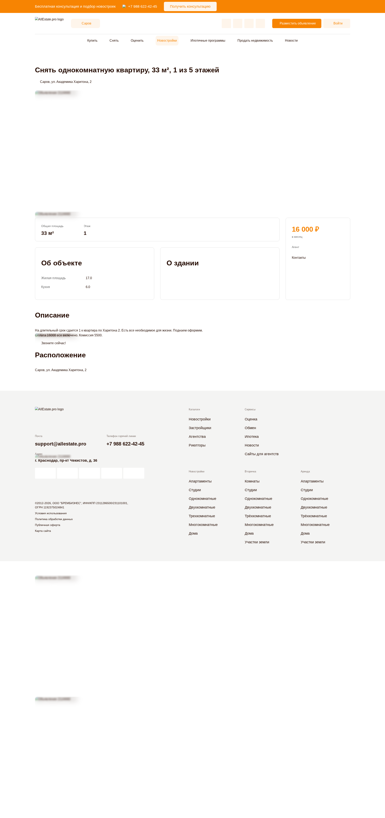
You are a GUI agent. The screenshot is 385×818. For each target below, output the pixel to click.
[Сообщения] (249, 23)
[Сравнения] (237, 23)
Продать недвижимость (255, 40)
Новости (291, 40)
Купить (92, 40)
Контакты (299, 257)
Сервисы (250, 409)
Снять (114, 40)
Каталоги (194, 409)
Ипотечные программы (208, 40)
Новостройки (167, 40)
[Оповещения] (260, 23)
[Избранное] (226, 23)
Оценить (137, 40)
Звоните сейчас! (53, 343)
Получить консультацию (190, 6)
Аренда (305, 471)
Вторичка (250, 471)
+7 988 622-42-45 (142, 6)
